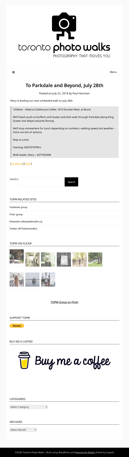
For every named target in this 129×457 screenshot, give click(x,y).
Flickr (28, 163)
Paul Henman (81, 93)
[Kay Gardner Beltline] (80, 260)
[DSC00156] (48, 280)
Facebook (17, 163)
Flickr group (16, 214)
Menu (113, 72)
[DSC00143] (32, 280)
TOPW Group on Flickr (65, 302)
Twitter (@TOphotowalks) (23, 228)
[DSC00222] (95, 260)
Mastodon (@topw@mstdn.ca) (26, 221)
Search (14, 179)
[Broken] (64, 260)
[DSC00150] (17, 280)
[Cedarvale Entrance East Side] (48, 260)
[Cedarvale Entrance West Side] (32, 260)
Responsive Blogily (85, 452)
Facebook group (18, 207)
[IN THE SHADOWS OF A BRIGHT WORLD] (17, 256)
